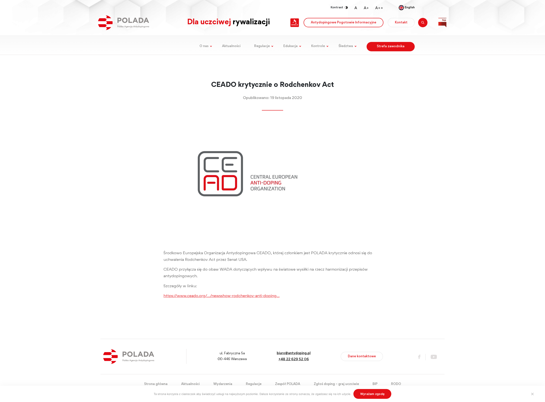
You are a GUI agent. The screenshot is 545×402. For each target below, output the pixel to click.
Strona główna (156, 384)
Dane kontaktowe (362, 356)
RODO (396, 384)
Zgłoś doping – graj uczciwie (336, 384)
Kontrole (318, 46)
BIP (375, 384)
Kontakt (401, 22)
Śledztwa (345, 46)
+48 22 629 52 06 (293, 359)
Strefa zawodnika (390, 46)
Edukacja (290, 46)
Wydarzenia (222, 384)
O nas (203, 46)
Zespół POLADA (287, 384)
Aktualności (231, 46)
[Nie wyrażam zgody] (532, 394)
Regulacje (262, 46)
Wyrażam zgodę (372, 394)
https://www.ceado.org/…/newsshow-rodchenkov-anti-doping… (222, 296)
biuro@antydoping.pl (294, 353)
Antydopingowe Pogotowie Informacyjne (343, 22)
